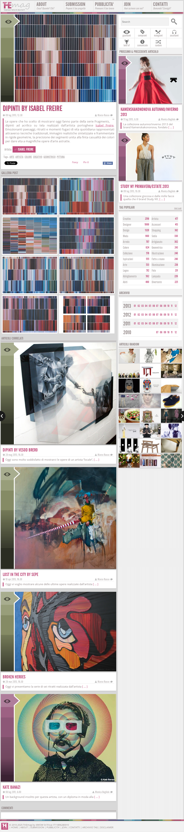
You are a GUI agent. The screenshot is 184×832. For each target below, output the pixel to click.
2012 (127, 315)
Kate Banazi (11, 787)
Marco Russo (103, 115)
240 (176, 253)
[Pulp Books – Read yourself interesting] (171, 377)
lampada (156, 276)
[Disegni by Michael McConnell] (150, 362)
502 (147, 276)
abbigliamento (130, 276)
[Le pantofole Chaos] (129, 377)
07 (157, 306)
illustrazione (158, 253)
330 (176, 236)
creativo (37, 157)
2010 (127, 332)
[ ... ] (96, 459)
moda (125, 236)
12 (176, 306)
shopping (156, 230)
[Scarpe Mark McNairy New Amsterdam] (171, 407)
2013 (127, 306)
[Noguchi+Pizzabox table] (150, 377)
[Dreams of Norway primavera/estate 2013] (150, 407)
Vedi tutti (177, 208)
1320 (147, 230)
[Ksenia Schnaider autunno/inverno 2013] (150, 437)
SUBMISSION (75, 5)
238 (176, 264)
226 (176, 276)
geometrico (49, 157)
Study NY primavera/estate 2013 (145, 186)
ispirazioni (128, 259)
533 (147, 264)
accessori (156, 225)
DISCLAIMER (106, 827)
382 (176, 230)
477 (176, 218)
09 (165, 306)
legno (125, 271)
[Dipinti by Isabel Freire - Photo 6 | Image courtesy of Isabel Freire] (86, 292)
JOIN (133, 5)
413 (176, 224)
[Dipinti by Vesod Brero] (65, 443)
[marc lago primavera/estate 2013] (171, 362)
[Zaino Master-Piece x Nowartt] (150, 422)
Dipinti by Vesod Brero (20, 450)
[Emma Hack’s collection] (171, 467)
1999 (147, 224)
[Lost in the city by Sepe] (65, 567)
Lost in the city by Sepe (20, 574)
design (126, 230)
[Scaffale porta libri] (150, 467)
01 (135, 306)
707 (147, 241)
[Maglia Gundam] (150, 392)
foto (154, 271)
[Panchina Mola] (171, 392)
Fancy (75, 162)
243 (176, 247)
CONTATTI (162, 5)
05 (150, 306)
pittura (61, 157)
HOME (14, 827)
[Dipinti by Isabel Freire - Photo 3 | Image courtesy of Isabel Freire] (30, 253)
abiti (125, 282)
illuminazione (158, 265)
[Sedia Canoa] (150, 452)
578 (147, 253)
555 (147, 259)
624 (147, 247)
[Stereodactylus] (129, 452)
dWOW (39, 824)
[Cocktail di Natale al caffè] (129, 467)
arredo (126, 242)
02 (139, 306)
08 (161, 306)
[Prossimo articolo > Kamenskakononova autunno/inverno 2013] (181, 416)
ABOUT (45, 5)
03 (142, 306)
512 (147, 270)
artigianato (157, 242)
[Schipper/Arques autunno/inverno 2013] (171, 422)
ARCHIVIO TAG (90, 827)
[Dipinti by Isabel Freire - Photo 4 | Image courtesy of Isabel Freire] (86, 253)
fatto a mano (158, 259)
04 (146, 306)
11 (171, 306)
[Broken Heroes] (65, 670)
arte (12, 157)
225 (176, 282)
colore (28, 157)
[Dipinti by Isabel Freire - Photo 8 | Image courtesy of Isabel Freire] (86, 332)
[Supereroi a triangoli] (129, 392)
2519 (147, 218)
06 (154, 306)
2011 (126, 324)
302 (176, 241)
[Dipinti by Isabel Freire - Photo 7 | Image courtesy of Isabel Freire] (30, 332)
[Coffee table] (171, 452)
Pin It (86, 162)
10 (168, 306)
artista (19, 157)
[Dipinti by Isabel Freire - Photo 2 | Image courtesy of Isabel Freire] (86, 214)
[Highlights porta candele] (129, 437)
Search (175, 22)
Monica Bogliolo (102, 792)
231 (176, 270)
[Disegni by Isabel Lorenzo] (171, 437)
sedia (154, 236)
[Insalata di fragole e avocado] (129, 422)
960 (147, 236)
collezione (127, 253)
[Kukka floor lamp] (129, 407)
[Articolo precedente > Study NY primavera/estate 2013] (3, 416)
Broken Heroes (14, 676)
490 (147, 282)
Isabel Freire (105, 125)
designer (127, 225)
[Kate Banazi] (65, 780)
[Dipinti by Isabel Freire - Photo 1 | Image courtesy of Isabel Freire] (30, 214)
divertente (157, 282)
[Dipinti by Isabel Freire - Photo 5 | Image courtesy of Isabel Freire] (30, 292)
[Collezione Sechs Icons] (129, 362)
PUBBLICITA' (104, 5)
